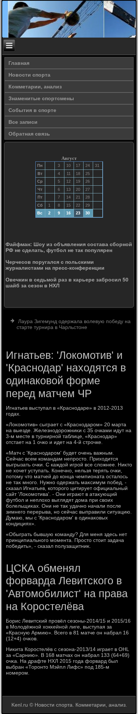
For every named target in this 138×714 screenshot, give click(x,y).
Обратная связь (29, 134)
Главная (18, 63)
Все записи (23, 122)
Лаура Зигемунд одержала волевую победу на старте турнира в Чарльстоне (74, 324)
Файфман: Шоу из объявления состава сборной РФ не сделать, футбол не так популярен (69, 247)
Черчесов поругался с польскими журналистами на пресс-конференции (55, 265)
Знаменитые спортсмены (41, 98)
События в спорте (32, 110)
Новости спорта (29, 75)
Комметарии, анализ (35, 87)
